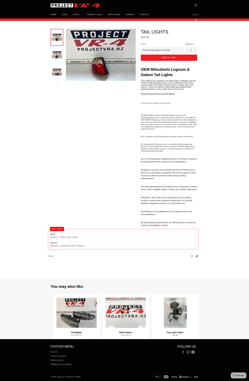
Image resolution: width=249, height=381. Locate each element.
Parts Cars (114, 14)
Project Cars (94, 14)
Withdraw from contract (61, 364)
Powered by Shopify (73, 377)
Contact (144, 14)
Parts (76, 14)
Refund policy (57, 360)
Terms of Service (58, 356)
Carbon (130, 14)
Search (54, 352)
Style (143, 44)
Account (195, 15)
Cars (64, 14)
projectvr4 (60, 377)
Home (53, 14)
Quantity (189, 44)
